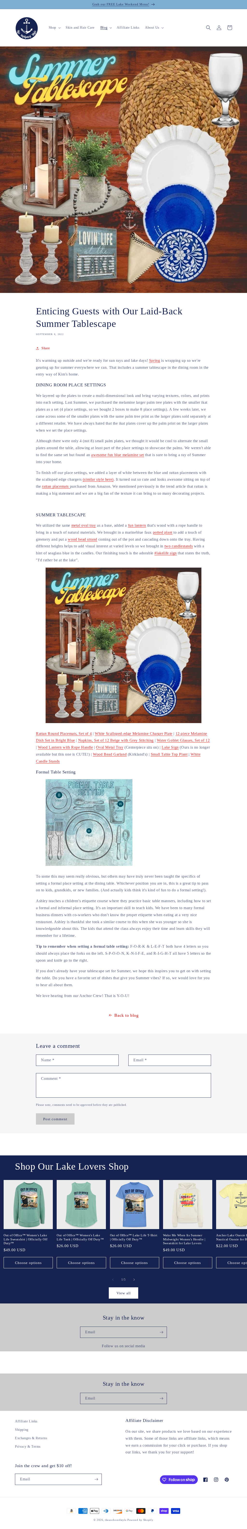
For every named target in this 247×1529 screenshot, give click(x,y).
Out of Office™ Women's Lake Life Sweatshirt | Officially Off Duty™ (25, 1239)
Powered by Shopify (140, 1519)
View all (124, 1293)
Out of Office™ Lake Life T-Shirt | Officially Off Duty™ (134, 1237)
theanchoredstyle (115, 1519)
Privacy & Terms (28, 1446)
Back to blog (126, 1015)
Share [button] (45, 348)
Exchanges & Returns (31, 1438)
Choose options (28, 1263)
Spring (154, 360)
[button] (54, 28)
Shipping (21, 1430)
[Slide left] (113, 1279)
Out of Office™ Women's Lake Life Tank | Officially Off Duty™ (80, 1237)
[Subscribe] (161, 1332)
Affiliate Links (26, 1421)
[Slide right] (134, 1279)
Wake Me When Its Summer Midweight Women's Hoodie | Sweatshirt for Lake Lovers (184, 1239)
